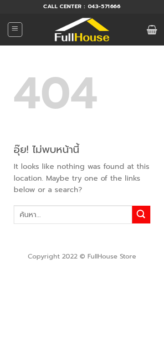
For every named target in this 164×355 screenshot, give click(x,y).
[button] (15, 29)
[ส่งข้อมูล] (141, 214)
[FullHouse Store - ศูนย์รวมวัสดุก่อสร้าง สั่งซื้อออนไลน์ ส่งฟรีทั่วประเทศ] (82, 29)
